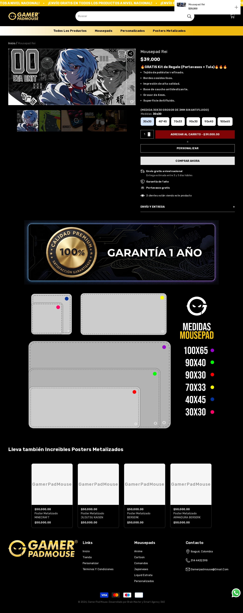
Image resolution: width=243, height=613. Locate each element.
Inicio (11, 43)
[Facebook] (9, 562)
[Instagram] (19, 562)
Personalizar (188, 148)
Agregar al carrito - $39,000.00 (195, 134)
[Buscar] (134, 16)
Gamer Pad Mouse (98, 602)
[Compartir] (130, 53)
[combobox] (131, 16)
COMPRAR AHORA (188, 160)
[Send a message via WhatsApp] (236, 593)
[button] (232, 16)
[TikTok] (29, 562)
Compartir (130, 53)
